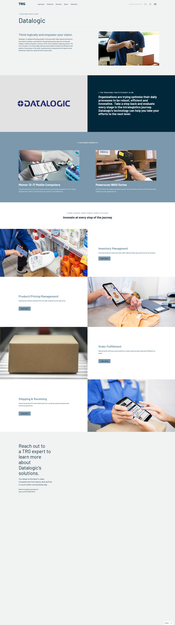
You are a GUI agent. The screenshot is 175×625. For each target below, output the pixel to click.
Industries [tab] (74, 4)
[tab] (150, 4)
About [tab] (66, 4)
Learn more (104, 258)
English (167, 623)
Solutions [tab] (50, 4)
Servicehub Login (135, 4)
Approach (41, 4)
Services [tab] (59, 4)
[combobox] (168, 623)
